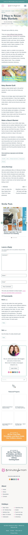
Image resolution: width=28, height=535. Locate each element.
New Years (6, 507)
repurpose (21, 158)
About (4, 492)
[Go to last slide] (2, 223)
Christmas (18, 516)
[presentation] (15, 219)
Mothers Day (6, 512)
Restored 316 (14, 527)
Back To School (7, 514)
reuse (3, 161)
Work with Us (18, 530)
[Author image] (3, 22)
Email (4, 282)
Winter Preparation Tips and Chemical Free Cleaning (12, 232)
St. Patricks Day (7, 510)
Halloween (5, 516)
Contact (5, 496)
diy (8, 158)
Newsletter (6, 494)
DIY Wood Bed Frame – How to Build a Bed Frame (20, 407)
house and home (14, 158)
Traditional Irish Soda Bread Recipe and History (7, 407)
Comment (5, 255)
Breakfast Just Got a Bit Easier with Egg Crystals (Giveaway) (21, 190)
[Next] (26, 223)
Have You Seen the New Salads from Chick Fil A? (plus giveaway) (7, 191)
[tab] (11, 237)
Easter (17, 510)
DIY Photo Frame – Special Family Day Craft (20, 424)
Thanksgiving (18, 514)
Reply (4, 322)
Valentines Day (19, 507)
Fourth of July (18, 512)
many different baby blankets (14, 34)
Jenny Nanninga (8, 21)
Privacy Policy (14, 533)
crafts (3, 158)
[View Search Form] (3, 6)
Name (4, 275)
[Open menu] (25, 6)
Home (4, 489)
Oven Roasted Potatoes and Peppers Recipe (7, 424)
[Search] (24, 379)
